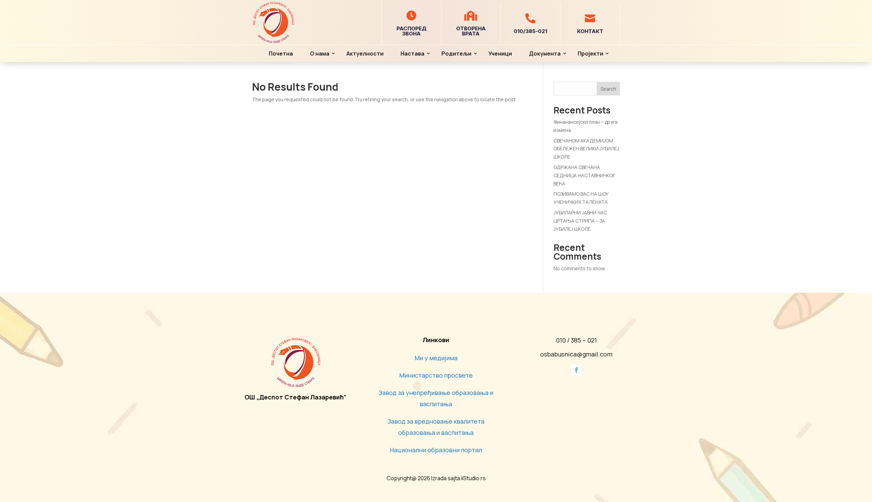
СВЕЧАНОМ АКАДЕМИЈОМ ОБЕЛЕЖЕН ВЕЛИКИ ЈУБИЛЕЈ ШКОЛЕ (586, 148)
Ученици (500, 53)
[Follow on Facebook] (576, 370)
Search (608, 89)
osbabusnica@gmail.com (576, 354)
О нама (319, 53)
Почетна (281, 53)
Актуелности (365, 53)
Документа (545, 53)
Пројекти (590, 53)
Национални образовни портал (436, 450)
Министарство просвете (436, 375)
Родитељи (456, 53)
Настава (412, 53)
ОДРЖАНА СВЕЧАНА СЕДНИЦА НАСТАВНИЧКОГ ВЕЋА (584, 175)
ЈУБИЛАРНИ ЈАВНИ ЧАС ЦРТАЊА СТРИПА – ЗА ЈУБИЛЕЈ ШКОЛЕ (580, 220)
